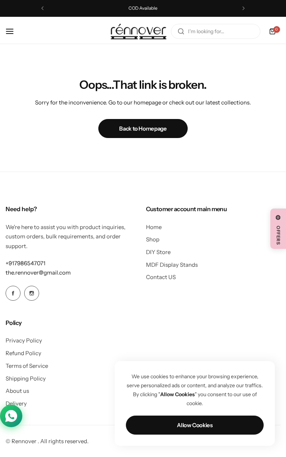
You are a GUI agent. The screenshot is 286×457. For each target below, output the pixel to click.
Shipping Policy (26, 378)
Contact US (161, 277)
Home (154, 227)
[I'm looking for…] (181, 31)
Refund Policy (23, 353)
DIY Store (158, 252)
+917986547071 (25, 263)
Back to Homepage (142, 128)
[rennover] (138, 31)
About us (17, 390)
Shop (152, 239)
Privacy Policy (24, 340)
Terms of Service (27, 365)
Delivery (16, 403)
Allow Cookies (194, 425)
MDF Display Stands (172, 264)
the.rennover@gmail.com (38, 272)
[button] (42, 8)
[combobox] (215, 31)
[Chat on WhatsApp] (11, 416)
